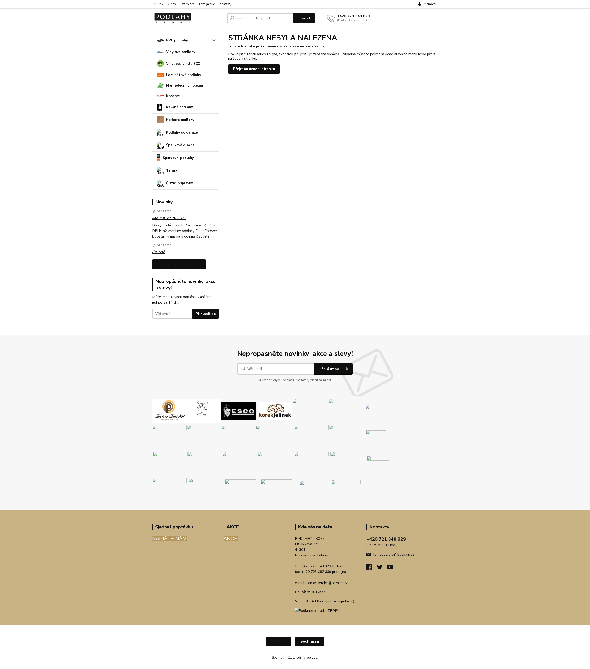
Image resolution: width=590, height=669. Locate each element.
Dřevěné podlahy (179, 107)
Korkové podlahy (180, 119)
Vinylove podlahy (180, 52)
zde (314, 657)
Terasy (172, 170)
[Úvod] (188, 18)
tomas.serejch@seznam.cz (327, 583)
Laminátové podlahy (183, 75)
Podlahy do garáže (182, 132)
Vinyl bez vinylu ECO (183, 63)
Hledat (304, 18)
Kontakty (225, 4)
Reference (187, 4)
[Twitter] (382, 568)
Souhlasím (309, 641)
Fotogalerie (207, 4)
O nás (172, 4)
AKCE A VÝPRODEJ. (169, 217)
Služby (158, 4)
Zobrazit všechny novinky (175, 264)
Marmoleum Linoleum (184, 85)
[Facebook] (371, 568)
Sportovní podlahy (178, 158)
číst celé (202, 236)
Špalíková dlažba (180, 145)
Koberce (173, 96)
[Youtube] (392, 568)
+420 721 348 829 (353, 16)
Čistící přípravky (179, 183)
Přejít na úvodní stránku (254, 68)
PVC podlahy (177, 40)
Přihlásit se (205, 313)
